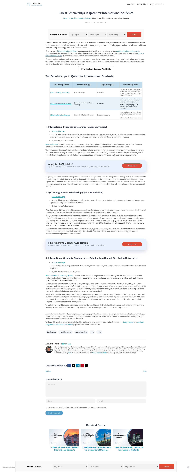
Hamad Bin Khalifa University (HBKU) (59, 275)
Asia (92, 332)
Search (134, 34)
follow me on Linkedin (99, 353)
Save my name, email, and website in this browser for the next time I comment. (77, 407)
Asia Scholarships (81, 332)
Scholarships (73, 18)
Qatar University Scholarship (60, 93)
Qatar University (52, 144)
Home (65, 18)
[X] (73, 365)
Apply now (132, 165)
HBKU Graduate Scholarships (60, 115)
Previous (48, 371)
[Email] (86, 365)
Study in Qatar (128, 322)
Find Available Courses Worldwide (96, 69)
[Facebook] (69, 365)
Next (144, 371)
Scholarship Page (58, 131)
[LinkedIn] (78, 365)
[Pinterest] (82, 365)
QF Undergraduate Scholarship (60, 104)
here (70, 353)
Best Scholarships (85, 18)
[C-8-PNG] (34, 3)
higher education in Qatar (67, 51)
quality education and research (128, 51)
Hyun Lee (88, 22)
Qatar (99, 332)
